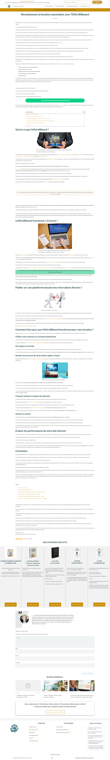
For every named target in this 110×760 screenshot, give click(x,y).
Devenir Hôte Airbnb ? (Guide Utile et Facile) (27, 325)
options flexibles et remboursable (37, 407)
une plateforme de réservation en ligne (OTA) (24, 156)
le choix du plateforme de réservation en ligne (34, 342)
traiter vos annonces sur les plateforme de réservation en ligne (41, 267)
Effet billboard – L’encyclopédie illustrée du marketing (29, 494)
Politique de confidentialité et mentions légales (84, 757)
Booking (41, 156)
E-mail (16, 655)
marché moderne (23, 254)
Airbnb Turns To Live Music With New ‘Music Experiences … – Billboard (33, 498)
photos (58, 262)
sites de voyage (73, 254)
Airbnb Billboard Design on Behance (26, 489)
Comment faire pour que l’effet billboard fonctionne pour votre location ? (40, 120)
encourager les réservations (57, 179)
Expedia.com (45, 181)
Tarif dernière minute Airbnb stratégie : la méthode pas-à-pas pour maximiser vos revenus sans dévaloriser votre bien (95, 747)
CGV (52, 757)
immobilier (61, 105)
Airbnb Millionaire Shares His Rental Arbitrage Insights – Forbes (31, 496)
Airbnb (59, 42)
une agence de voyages (52, 159)
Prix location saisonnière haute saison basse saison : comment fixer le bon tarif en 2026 (95, 737)
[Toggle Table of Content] (83, 112)
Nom (16, 648)
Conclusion (28, 124)
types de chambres (49, 262)
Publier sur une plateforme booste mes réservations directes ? (38, 118)
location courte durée (62, 63)
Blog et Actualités (96, 723)
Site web (17, 662)
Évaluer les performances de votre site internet (35, 122)
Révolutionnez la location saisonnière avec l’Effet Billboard (55, 14)
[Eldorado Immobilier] (9, 6)
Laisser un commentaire (88, 673)
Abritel (45, 156)
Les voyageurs (18, 169)
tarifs (55, 262)
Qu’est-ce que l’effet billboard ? (32, 114)
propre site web (79, 154)
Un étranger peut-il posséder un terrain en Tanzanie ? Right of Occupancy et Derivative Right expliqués (95, 742)
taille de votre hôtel (26, 333)
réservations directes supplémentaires (65, 154)
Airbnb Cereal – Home (23, 487)
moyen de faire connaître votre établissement (53, 318)
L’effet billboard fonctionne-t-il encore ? (34, 116)
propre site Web (68, 267)
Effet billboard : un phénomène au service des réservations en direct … (32, 492)
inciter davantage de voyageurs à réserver (36, 358)
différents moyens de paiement (33, 402)
